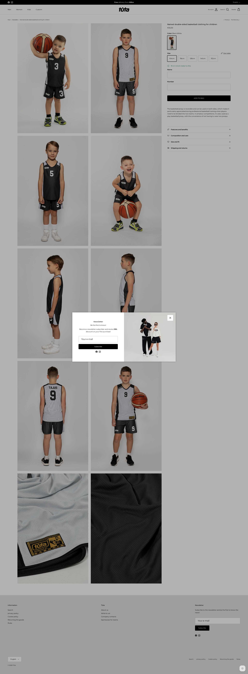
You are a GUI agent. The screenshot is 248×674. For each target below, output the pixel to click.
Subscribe (98, 346)
